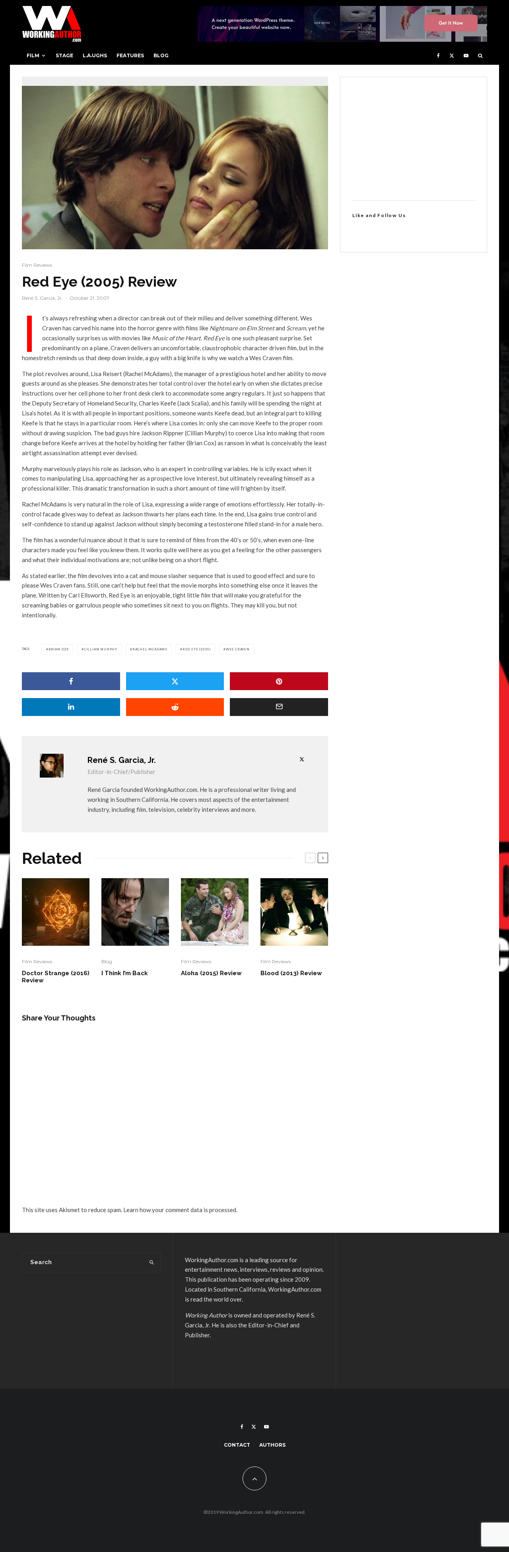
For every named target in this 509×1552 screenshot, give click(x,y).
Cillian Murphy (100, 649)
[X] (452, 56)
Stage (64, 55)
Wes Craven (238, 649)
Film (33, 55)
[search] (151, 1262)
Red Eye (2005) (197, 649)
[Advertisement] (413, 138)
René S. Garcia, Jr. (42, 298)
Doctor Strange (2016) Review (55, 977)
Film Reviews (37, 265)
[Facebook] (438, 56)
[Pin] (279, 681)
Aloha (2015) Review (211, 973)
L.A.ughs (95, 55)
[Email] (279, 707)
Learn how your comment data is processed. (180, 1209)
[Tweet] (175, 681)
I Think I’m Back (124, 973)
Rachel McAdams (149, 649)
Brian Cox (59, 649)
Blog (161, 55)
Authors (272, 1445)
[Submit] (175, 707)
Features (130, 55)
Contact (237, 1445)
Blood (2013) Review (291, 973)
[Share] (71, 681)
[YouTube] (466, 56)
